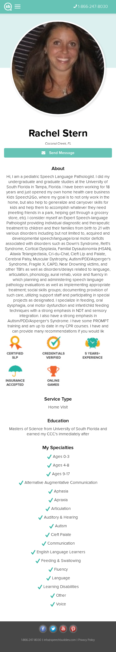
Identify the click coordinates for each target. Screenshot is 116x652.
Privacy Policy (86, 640)
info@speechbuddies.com (60, 640)
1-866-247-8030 (93, 6)
